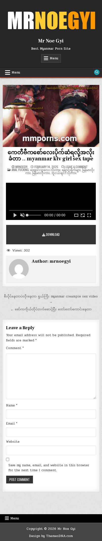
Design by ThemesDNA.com (51, 536)
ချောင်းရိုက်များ (71, 170)
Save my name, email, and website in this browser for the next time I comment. (48, 468)
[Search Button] (97, 72)
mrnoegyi (21, 166)
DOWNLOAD (52, 234)
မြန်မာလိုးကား (41, 173)
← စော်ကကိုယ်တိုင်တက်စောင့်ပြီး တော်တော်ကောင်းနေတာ (51, 309)
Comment (15, 348)
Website (13, 441)
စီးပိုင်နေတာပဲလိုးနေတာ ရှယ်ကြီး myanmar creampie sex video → (51, 299)
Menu (54, 58)
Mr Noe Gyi (51, 41)
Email (11, 423)
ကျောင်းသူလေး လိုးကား (45, 170)
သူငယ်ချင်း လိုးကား (63, 173)
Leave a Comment (77, 166)
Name (11, 405)
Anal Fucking (20, 170)
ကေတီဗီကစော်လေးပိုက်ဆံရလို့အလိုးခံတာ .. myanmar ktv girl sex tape (51, 155)
